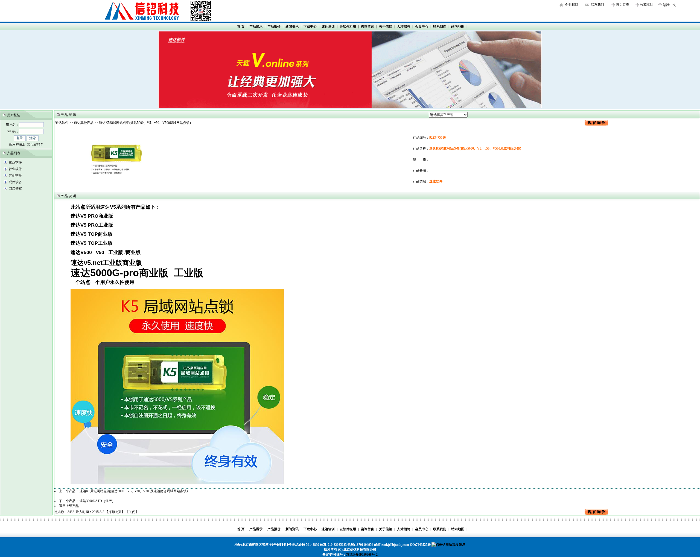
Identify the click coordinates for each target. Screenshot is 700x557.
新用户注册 (17, 144)
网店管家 (15, 189)
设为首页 (622, 5)
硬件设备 (15, 182)
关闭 (132, 512)
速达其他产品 (84, 123)
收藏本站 (646, 5)
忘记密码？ (35, 144)
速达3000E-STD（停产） (97, 501)
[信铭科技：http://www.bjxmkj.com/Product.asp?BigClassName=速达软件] (350, 107)
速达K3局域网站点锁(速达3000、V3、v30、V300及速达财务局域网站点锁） (135, 491)
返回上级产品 (69, 506)
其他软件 (15, 175)
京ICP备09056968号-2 (362, 554)
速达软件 (15, 162)
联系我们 (597, 5)
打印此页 (114, 512)
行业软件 (15, 169)
